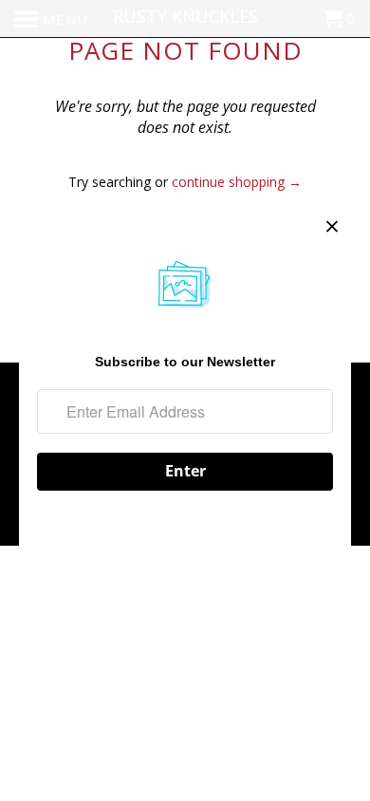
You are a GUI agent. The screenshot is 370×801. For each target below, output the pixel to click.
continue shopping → (237, 182)
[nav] (51, 19)
